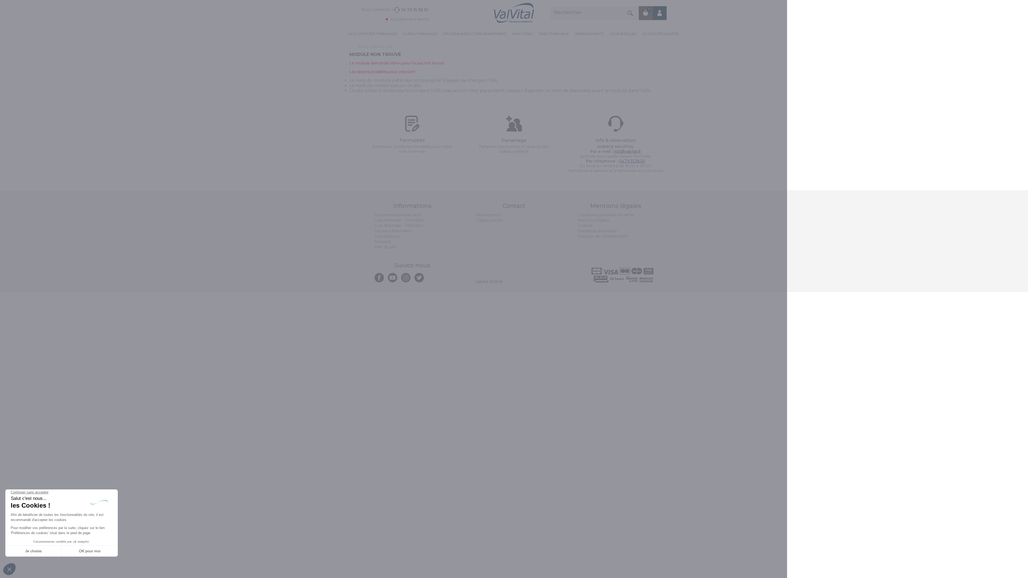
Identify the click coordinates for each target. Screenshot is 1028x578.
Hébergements (589, 34)
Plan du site (385, 247)
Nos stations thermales (373, 34)
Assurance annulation (597, 231)
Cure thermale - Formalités (399, 220)
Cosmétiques (623, 34)
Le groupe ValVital (660, 34)
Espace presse (489, 220)
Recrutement (488, 214)
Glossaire (382, 241)
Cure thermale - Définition (398, 225)
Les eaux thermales (392, 231)
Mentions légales (593, 220)
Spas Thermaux (554, 34)
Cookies (584, 225)
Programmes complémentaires (474, 34)
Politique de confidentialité (602, 236)
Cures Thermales (420, 34)
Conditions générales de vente (605, 214)
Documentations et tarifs (397, 214)
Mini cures (522, 34)
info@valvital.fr (627, 151)
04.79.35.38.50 (632, 161)
